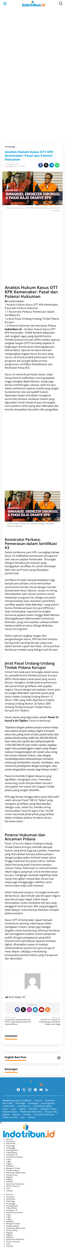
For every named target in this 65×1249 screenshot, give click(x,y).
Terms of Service (10, 1117)
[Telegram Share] (51, 165)
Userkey (31, 1117)
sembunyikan (16, 301)
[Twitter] (23, 1009)
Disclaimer (50, 1100)
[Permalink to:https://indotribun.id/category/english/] (59, 1058)
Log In (5, 1108)
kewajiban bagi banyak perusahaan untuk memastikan (30, 581)
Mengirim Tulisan (49, 1108)
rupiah (25, 741)
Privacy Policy (51, 1111)
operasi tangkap (22, 635)
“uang (46, 604)
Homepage (33, 1103)
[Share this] (40, 165)
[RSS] (47, 1009)
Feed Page (20, 1103)
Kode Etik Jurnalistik (42, 1106)
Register (6, 1114)
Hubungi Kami (48, 1103)
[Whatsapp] (57, 165)
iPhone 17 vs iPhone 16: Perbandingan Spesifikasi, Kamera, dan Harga (49, 1020)
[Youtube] (41, 1009)
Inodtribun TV (24, 1106)
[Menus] (4, 3)
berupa (30, 854)
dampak (33, 875)
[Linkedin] (35, 1009)
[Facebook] (17, 1009)
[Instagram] (29, 1009)
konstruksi (11, 399)
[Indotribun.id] (33, 3)
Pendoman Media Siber (31, 1111)
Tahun (8, 700)
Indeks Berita (8, 1106)
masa (8, 951)
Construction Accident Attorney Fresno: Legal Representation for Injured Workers (18, 1020)
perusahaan (33, 562)
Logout (22, 1108)
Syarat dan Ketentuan (44, 1114)
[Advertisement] (32, 42)
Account (38, 1100)
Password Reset (9, 1111)
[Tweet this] (46, 165)
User (23, 1117)
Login (13, 1108)
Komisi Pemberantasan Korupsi (38, 675)
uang (42, 906)
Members (33, 1108)
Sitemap (27, 1114)
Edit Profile (7, 1103)
